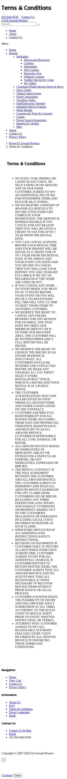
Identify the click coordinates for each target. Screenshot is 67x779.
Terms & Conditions (21, 709)
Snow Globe (23, 90)
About (12, 34)
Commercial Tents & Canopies (34, 113)
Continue (6, 775)
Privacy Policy (17, 137)
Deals (12, 715)
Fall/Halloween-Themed (30, 103)
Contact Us (27, 17)
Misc (19, 126)
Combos (29, 63)
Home (12, 30)
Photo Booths (24, 110)
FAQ (12, 705)
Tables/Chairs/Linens (28, 93)
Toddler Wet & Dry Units (39, 80)
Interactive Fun (33, 73)
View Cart (15, 680)
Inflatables (22, 56)
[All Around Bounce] (14, 20)
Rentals (13, 53)
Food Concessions (27, 96)
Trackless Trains (25, 100)
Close (18, 775)
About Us (14, 702)
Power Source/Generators (31, 120)
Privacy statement (19, 712)
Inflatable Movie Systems (31, 106)
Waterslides (30, 66)
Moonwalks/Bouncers (37, 60)
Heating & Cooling (27, 123)
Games (20, 116)
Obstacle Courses (34, 76)
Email (12, 733)
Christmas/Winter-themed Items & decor (39, 86)
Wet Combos (31, 70)
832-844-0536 (9, 17)
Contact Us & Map (20, 730)
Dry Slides (30, 83)
